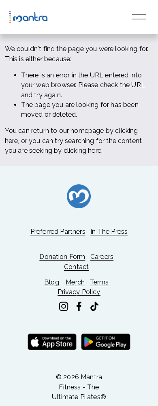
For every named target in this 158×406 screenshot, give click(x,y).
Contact (76, 267)
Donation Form (62, 257)
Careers (101, 257)
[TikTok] (94, 306)
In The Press (109, 231)
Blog (51, 282)
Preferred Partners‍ (57, 231)
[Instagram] (63, 306)
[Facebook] (79, 306)
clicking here (82, 150)
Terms (99, 282)
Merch (75, 282)
